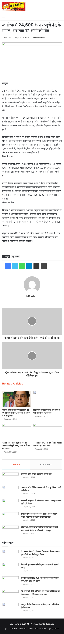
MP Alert (7, 37)
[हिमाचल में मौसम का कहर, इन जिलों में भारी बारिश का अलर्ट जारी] (47, 399)
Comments (46, 464)
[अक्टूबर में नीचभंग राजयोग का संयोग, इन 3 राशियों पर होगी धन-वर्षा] (10, 608)
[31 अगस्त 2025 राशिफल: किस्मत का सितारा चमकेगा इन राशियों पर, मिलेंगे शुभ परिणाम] (10, 555)
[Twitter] (15, 266)
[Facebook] (8, 266)
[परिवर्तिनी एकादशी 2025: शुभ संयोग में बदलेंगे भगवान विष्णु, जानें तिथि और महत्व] (10, 582)
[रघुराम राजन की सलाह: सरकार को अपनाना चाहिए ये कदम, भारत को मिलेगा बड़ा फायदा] (16, 432)
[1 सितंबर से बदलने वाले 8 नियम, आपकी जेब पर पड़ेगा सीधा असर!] (47, 432)
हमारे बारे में (13, 628)
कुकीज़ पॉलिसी (54, 628)
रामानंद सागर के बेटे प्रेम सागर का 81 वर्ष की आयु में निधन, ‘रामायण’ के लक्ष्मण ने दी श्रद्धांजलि (16, 413)
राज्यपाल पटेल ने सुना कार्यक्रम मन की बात (36, 474)
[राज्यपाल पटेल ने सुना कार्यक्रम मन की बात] (10, 478)
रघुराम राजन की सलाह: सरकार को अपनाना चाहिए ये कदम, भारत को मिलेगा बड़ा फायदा (16, 445)
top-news (15, 257)
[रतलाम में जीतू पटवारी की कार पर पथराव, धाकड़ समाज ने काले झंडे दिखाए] (10, 504)
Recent (16, 464)
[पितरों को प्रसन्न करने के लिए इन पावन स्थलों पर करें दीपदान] (10, 568)
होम (6, 628)
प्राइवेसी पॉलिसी (41, 628)
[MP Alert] (13, 6)
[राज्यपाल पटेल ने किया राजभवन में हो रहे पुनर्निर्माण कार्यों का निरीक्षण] (10, 491)
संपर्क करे (22, 628)
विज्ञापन (30, 628)
